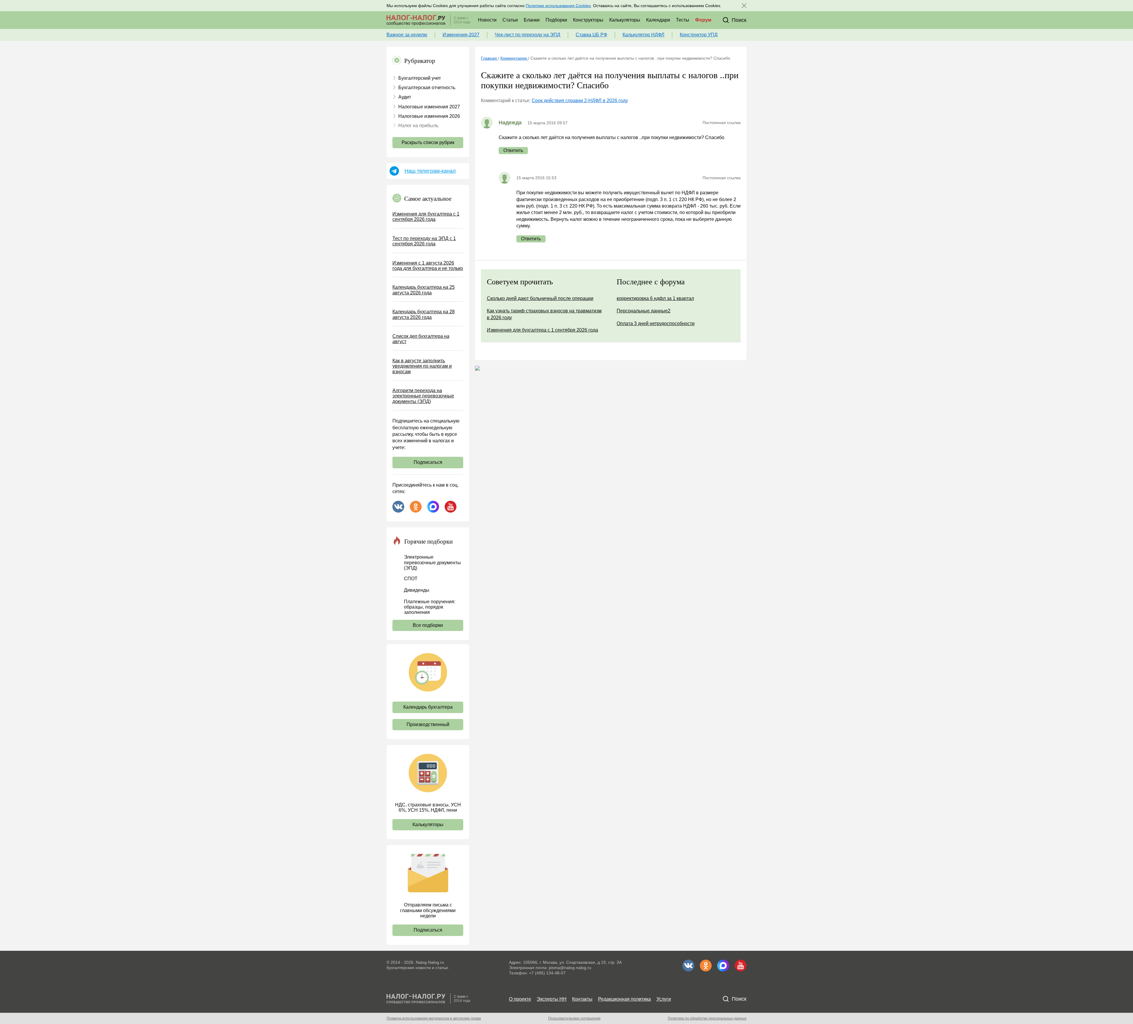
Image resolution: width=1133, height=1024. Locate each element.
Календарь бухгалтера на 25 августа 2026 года (423, 290)
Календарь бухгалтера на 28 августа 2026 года (423, 314)
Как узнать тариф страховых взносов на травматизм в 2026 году (544, 314)
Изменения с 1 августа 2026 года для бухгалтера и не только (427, 265)
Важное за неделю (407, 34)
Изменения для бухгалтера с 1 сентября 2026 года (425, 216)
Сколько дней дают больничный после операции (540, 298)
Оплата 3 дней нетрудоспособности (656, 323)
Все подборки (428, 625)
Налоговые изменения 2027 (429, 106)
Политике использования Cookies (558, 5)
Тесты (682, 19)
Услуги (663, 999)
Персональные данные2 (643, 310)
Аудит (404, 97)
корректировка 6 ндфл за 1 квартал (655, 298)
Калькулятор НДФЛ (643, 34)
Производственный (428, 724)
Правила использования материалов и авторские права (434, 1018)
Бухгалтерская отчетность (426, 87)
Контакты (582, 999)
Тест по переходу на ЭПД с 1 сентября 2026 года (424, 241)
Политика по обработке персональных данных (707, 1018)
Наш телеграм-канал (430, 171)
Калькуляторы (624, 19)
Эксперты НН (551, 999)
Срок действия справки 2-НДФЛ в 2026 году (580, 100)
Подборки (556, 19)
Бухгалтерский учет (419, 78)
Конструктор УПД (699, 34)
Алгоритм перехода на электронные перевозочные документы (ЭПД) (423, 396)
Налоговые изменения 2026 (429, 116)
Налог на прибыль (418, 125)
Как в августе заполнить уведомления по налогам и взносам (422, 366)
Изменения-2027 (461, 34)
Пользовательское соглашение (574, 1018)
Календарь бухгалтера (428, 707)
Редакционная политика (624, 999)
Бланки (532, 19)
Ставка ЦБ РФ (591, 34)
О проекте (520, 999)
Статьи (510, 19)
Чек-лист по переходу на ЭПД (527, 34)
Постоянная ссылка (722, 122)
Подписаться (428, 462)
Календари (658, 19)
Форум (703, 19)
